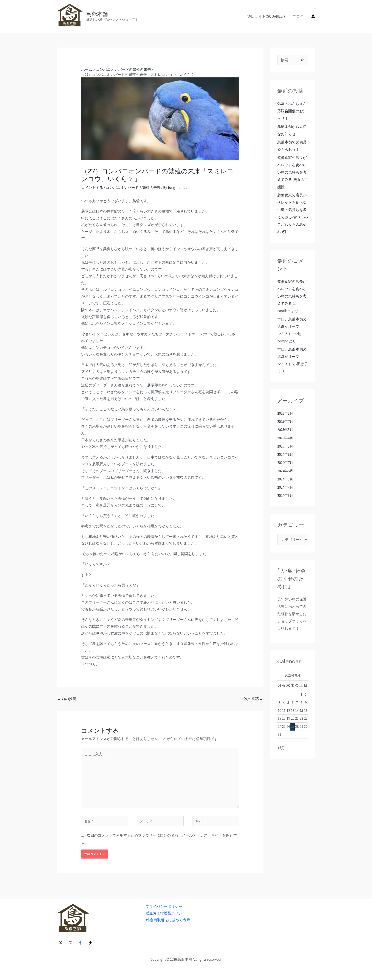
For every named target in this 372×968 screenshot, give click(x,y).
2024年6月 (285, 471)
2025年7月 (285, 421)
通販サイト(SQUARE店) (266, 16)
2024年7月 (285, 462)
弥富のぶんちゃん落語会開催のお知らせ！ (292, 111)
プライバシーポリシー (164, 906)
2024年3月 (285, 495)
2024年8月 (285, 454)
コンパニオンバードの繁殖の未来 (133, 187)
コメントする (92, 187)
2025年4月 (285, 438)
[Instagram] (70, 942)
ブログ (297, 16)
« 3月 (281, 747)
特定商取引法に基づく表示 (168, 920)
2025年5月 (285, 429)
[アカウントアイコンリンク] (313, 16)
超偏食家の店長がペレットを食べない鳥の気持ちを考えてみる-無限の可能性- (292, 172)
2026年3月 (285, 413)
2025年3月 (285, 446)
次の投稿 (253, 698)
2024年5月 (285, 479)
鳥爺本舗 (97, 14)
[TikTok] (90, 942)
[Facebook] (80, 942)
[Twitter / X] (60, 942)
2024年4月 (285, 487)
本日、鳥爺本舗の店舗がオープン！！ (292, 326)
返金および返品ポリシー (166, 913)
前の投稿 (66, 698)
